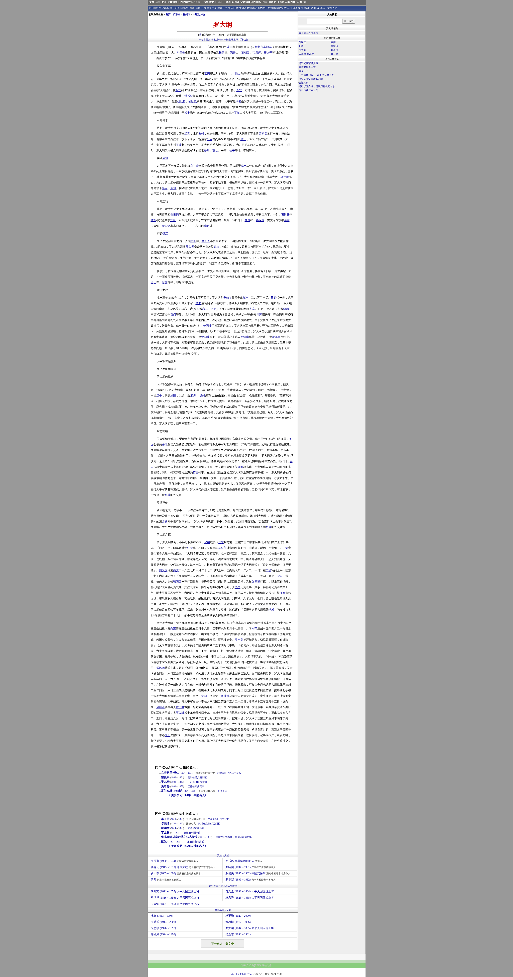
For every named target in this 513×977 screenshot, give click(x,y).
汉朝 (295, 7)
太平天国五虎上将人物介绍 (223, 886)
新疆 (219, 7)
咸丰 (187, 112)
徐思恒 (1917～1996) (238, 921)
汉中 (159, 395)
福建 (247, 2)
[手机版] (243, 39)
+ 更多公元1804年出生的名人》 (188, 795)
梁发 (164, 841)
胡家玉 (302, 42)
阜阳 (193, 832)
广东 (175, 7)
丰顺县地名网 (231, 39)
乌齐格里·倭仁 (170, 772)
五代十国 (262, 7)
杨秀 (221, 52)
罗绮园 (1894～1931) (250, 867)
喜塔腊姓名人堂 (307, 67)
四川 (276, 2)
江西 (253, 2)
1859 (180, 786)
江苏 (231, 2)
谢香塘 (302, 50)
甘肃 (203, 7)
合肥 (213, 308)
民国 (233, 7)
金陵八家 (303, 82)
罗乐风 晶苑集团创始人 (243, 860)
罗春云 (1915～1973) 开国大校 (183, 867)
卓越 (167, 495)
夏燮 (333, 42)
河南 (158, 7)
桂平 (232, 150)
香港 (165, 444)
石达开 (268, 52)
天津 (169, 2)
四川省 (201, 823)
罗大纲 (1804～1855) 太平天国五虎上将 (175, 903)
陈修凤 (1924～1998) (163, 934)
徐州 (194, 395)
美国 (224, 791)
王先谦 (180, 712)
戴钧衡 (165, 828)
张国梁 (177, 581)
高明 (201, 841)
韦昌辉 (256, 52)
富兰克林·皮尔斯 (171, 790)
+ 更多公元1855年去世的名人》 (188, 845)
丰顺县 (267, 47)
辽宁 (200, 2)
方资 (165, 521)
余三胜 (334, 54)
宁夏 (214, 7)
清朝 (238, 7)
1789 (170, 841)
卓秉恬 (165, 823)
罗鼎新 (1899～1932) (250, 879)
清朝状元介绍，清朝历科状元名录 (317, 86)
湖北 (164, 7)
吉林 (206, 2)
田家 (274, 297)
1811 (173, 819)
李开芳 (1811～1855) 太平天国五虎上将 (175, 891)
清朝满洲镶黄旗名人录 (311, 78)
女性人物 (332, 7)
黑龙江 (212, 2)
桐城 (271, 609)
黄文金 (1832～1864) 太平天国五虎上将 (249, 891)
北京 (164, 2)
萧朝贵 (245, 52)
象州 (201, 133)
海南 (185, 7)
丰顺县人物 (199, 14)
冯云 (233, 52)
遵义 (197, 777)
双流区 (216, 823)
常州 (197, 786)
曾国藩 (207, 325)
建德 (286, 308)
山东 (258, 2)
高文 (176, 570)
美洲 (219, 791)
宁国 (280, 576)
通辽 (232, 837)
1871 (190, 772)
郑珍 (301, 46)
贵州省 (191, 777)
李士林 (165, 832)
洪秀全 (181, 52)
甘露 (165, 282)
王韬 (285, 547)
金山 (153, 282)
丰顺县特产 (217, 39)
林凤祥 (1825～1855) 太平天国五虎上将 (249, 897)
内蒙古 (187, 2)
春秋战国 (306, 7)
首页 (151, 2)
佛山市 (198, 781)
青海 (209, 7)
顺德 (204, 781)
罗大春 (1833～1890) (177, 873)
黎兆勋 (165, 777)
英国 (195, 472)
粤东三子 (303, 71)
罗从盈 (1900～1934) (174, 860)
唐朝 (270, 7)
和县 (205, 308)
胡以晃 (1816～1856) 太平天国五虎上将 (175, 897)
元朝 (249, 7)
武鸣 (226, 819)
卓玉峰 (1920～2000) (238, 915)
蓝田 (229, 47)
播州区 (203, 777)
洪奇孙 (165, 786)
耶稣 (240, 466)
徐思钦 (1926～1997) (163, 928)
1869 (193, 791)
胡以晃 (181, 101)
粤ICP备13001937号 (241, 974)
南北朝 (280, 7)
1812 (201, 837)
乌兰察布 (236, 772)
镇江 (165, 233)
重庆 (271, 2)
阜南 (198, 832)
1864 (180, 777)
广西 (180, 7)
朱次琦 (334, 46)
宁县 (181, 707)
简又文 (163, 570)
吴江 (243, 139)
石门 (173, 314)
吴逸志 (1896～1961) (238, 934)
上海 (226, 2)
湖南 (169, 7)
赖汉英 (260, 220)
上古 (322, 7)
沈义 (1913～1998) (162, 915)
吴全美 (222, 547)
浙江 (237, 2)
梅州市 (186, 14)
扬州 (202, 395)
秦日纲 (174, 214)
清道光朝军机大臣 (308, 63)
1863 (180, 781)
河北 (175, 2)
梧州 (207, 150)
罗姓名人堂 (223, 855)
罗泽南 (244, 337)
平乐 (209, 139)
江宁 (221, 542)
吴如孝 (190, 246)
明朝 (243, 7)
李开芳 (206, 241)
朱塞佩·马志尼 (306, 54)
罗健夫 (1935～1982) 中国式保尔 (257, 873)
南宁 (222, 819)
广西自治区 (214, 819)
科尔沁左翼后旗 (243, 837)
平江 (237, 112)
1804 (183, 772)
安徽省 (191, 828)
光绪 (207, 542)
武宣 (187, 133)
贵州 (282, 2)
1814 (173, 828)
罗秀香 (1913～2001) (163, 921)
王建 (179, 144)
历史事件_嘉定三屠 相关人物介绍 (316, 75)
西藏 (292, 2)
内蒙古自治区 (224, 772)
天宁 (202, 786)
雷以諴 (160, 667)
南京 (287, 220)
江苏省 (191, 786)
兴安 (165, 188)
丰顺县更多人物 (223, 910)
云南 (287, 2)
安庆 (173, 220)
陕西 (198, 7)
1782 (173, 823)
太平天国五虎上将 (308, 32)
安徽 (242, 2)
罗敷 (166, 879)
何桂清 (225, 695)
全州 (165, 158)
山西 (180, 2)
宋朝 (254, 7)
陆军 (153, 220)
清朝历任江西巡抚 (308, 90)
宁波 (268, 570)
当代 (227, 7)
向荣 (173, 628)
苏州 (167, 735)
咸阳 (173, 395)
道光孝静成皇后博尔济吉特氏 (179, 836)
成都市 (208, 823)
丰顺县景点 (205, 39)
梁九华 (165, 781)
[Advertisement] (331, 127)
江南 (245, 297)
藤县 (215, 150)
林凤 (247, 220)
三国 (289, 7)
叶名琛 (334, 50)
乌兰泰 (194, 165)
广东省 (176, 14)
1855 (180, 819)
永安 (178, 90)
